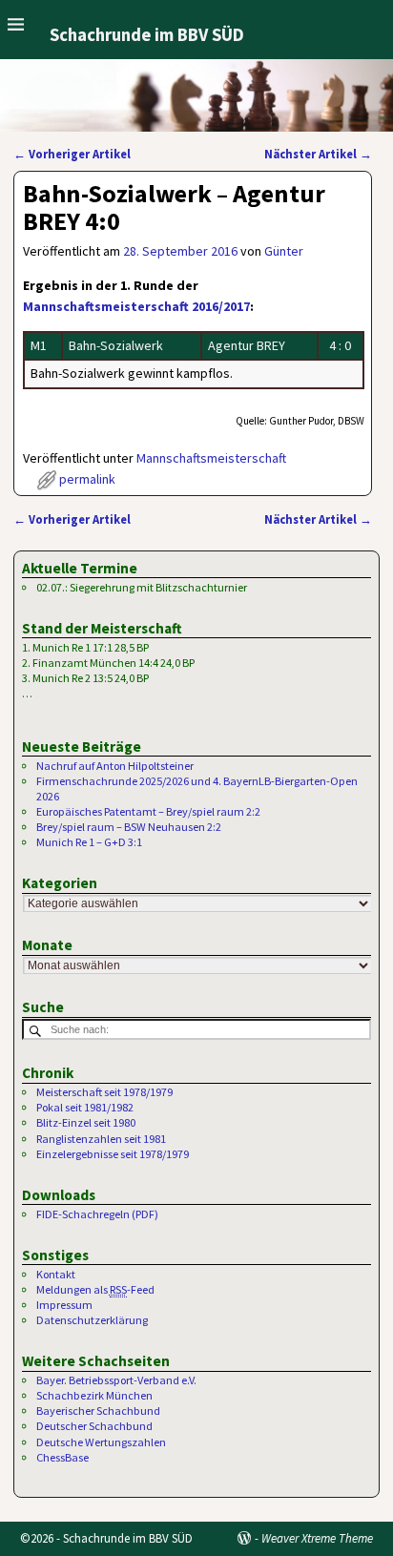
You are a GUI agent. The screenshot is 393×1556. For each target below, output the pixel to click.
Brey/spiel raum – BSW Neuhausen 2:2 (128, 826)
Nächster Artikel (318, 154)
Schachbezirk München (94, 1395)
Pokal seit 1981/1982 (85, 1107)
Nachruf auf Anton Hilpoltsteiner (115, 765)
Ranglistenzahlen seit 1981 (101, 1138)
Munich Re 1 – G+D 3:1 (89, 842)
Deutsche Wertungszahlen (101, 1442)
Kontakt (55, 1274)
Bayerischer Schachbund (98, 1410)
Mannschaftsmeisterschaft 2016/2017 (136, 306)
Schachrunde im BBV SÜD (147, 35)
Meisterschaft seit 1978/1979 (104, 1092)
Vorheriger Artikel (72, 154)
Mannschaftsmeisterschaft (211, 458)
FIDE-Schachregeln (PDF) (97, 1214)
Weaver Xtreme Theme (317, 1538)
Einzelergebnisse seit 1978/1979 (112, 1154)
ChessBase (62, 1457)
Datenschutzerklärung (92, 1320)
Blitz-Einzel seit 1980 (85, 1122)
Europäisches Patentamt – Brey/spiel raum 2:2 (148, 811)
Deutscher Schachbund (94, 1426)
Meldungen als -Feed (95, 1289)
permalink (87, 479)
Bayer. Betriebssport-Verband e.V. (116, 1380)
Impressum (64, 1304)
